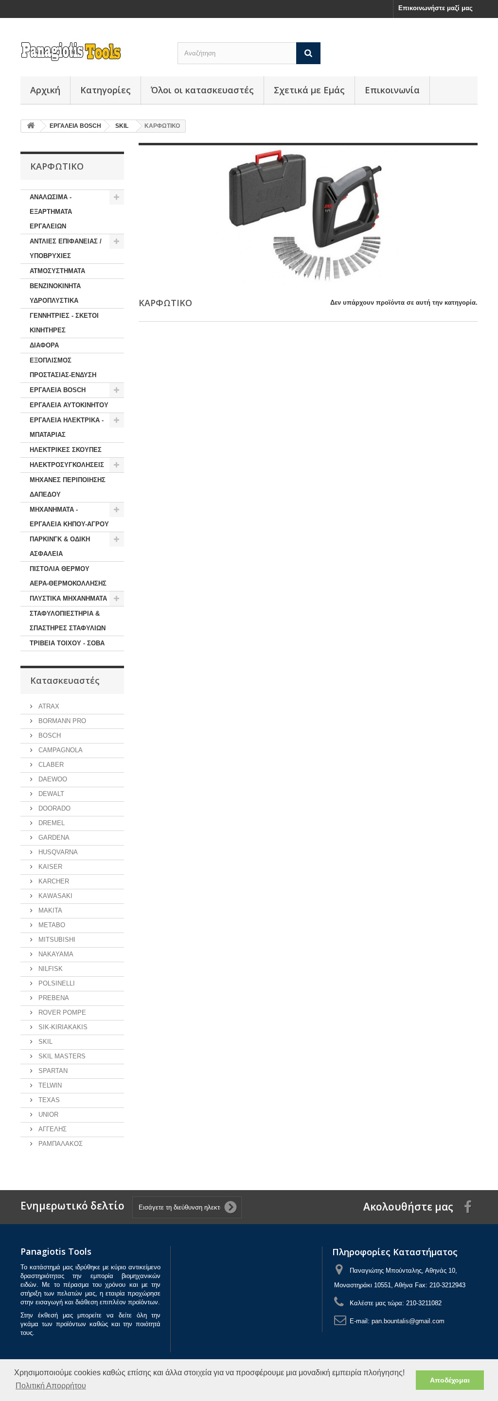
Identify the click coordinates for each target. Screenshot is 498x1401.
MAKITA (49, 910)
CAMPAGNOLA (59, 750)
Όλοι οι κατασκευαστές (202, 90)
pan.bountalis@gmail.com (408, 1321)
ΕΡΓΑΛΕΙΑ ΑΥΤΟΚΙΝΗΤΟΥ (69, 405)
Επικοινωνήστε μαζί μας (435, 8)
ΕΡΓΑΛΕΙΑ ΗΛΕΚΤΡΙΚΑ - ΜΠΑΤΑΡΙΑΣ (67, 427)
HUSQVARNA (57, 852)
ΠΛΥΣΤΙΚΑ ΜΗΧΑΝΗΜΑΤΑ (68, 598)
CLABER (50, 764)
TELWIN (49, 1085)
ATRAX (47, 706)
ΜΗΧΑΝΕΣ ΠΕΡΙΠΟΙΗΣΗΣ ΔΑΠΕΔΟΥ (68, 487)
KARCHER (52, 881)
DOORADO (53, 808)
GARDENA (53, 837)
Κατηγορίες (105, 90)
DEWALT (50, 793)
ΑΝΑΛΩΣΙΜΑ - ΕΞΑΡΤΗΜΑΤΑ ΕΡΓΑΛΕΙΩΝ (51, 211)
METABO (50, 925)
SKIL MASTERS (61, 1056)
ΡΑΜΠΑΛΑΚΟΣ (59, 1143)
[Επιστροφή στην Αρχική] (30, 126)
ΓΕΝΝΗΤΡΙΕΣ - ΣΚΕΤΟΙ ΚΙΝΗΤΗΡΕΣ (64, 323)
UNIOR (47, 1114)
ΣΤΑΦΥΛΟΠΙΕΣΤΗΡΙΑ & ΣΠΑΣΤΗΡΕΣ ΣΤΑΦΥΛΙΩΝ (68, 621)
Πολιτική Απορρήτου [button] (51, 1386)
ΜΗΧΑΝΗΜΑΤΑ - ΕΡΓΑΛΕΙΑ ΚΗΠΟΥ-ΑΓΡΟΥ (69, 517)
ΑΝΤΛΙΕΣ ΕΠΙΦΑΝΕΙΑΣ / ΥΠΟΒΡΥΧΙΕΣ (66, 248)
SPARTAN (52, 1070)
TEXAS (48, 1100)
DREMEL (50, 823)
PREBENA (52, 998)
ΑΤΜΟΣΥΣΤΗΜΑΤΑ (57, 271)
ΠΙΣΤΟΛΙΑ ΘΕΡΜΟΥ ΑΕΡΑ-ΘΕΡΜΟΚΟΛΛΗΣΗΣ (68, 576)
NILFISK (49, 968)
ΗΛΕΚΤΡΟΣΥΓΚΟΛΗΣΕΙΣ (67, 464)
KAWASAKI (54, 895)
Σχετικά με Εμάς (309, 90)
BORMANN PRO (61, 721)
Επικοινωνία (392, 90)
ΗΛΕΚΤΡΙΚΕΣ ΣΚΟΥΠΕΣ (66, 449)
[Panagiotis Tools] (91, 51)
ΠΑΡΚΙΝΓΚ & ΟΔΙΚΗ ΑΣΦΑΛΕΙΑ (60, 546)
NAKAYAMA (54, 954)
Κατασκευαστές (65, 680)
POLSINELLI (55, 983)
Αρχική (45, 90)
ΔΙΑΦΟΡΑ (44, 345)
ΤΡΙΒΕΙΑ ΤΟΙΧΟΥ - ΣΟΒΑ (67, 643)
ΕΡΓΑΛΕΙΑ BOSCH (58, 390)
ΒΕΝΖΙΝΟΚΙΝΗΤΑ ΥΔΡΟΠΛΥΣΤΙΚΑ (55, 293)
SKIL (44, 1041)
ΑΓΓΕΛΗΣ (51, 1129)
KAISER (49, 866)
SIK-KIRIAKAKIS (62, 1027)
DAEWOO (51, 779)
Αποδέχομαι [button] (450, 1380)
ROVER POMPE (61, 1012)
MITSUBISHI (55, 939)
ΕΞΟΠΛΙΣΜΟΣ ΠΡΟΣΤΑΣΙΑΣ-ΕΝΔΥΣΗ (63, 368)
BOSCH (48, 735)
